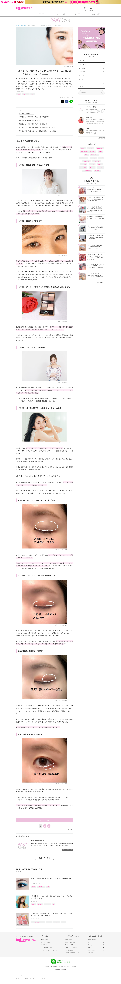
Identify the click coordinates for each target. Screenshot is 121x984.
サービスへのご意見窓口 (71, 947)
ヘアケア (81, 75)
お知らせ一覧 (68, 939)
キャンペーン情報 (60, 14)
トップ (25, 14)
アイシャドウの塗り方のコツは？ (29, 120)
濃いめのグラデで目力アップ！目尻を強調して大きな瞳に (37, 131)
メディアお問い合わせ (70, 942)
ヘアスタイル (86, 161)
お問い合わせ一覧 (29, 978)
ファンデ (100, 167)
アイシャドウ (25, 94)
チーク (63, 922)
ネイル (81, 79)
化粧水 (99, 164)
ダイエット (83, 167)
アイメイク (23, 91)
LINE (89, 947)
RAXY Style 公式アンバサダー (38, 922)
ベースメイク (82, 64)
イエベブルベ (40, 886)
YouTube (90, 952)
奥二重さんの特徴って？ (26, 113)
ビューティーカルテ (46, 947)
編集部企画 (99, 148)
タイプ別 (97, 170)
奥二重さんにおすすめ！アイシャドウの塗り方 (34, 117)
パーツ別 (92, 164)
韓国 (86, 154)
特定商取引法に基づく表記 (72, 952)
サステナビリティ (40, 978)
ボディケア (82, 72)
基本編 (100, 151)
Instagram (91, 945)
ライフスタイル (87, 170)
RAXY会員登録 (92, 939)
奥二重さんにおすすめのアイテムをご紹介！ (33, 124)
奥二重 (33, 94)
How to (18, 94)
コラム (81, 83)
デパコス (92, 167)
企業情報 (47, 966)
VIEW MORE (101, 138)
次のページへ (44, 820)
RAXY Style (42, 14)
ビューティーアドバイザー (48, 950)
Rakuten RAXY (24, 8)
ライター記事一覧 (67, 850)
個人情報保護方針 (55, 966)
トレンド (40, 904)
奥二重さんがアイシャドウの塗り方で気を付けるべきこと (37, 127)
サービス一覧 (19, 978)
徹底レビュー (94, 154)
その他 (81, 87)
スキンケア (82, 60)
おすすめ (91, 148)
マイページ (44, 945)
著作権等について (65, 966)
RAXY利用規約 (69, 950)
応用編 (48, 886)
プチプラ (48, 922)
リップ (100, 158)
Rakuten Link (91, 950)
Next (70, 829)
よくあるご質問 (96, 14)
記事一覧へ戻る (44, 858)
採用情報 (74, 966)
